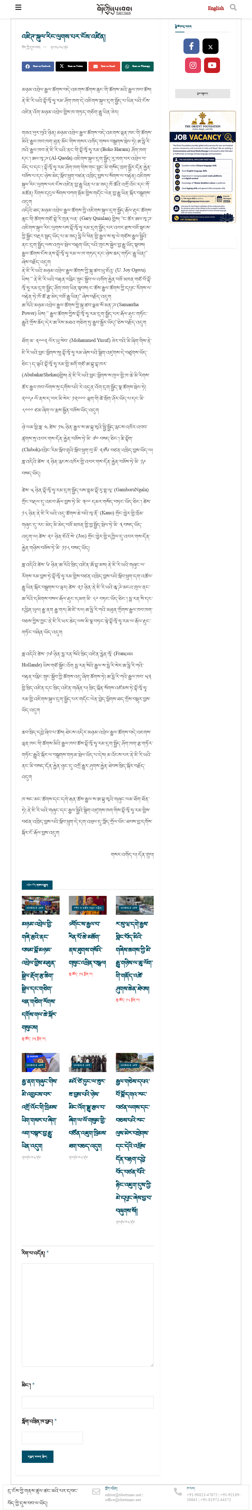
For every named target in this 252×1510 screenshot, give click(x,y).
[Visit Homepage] (114, 9)
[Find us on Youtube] (212, 66)
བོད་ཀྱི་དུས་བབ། (31, 47)
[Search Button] (233, 9)
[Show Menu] (18, 9)
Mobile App (35, 908)
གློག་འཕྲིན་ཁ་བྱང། (39, 1421)
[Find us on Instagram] (193, 66)
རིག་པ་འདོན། (35, 1253)
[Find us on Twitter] (211, 46)
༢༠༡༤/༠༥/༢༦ (59, 47)
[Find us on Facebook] (191, 46)
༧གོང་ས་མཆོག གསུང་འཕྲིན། (88, 908)
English (216, 9)
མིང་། (28, 1385)
